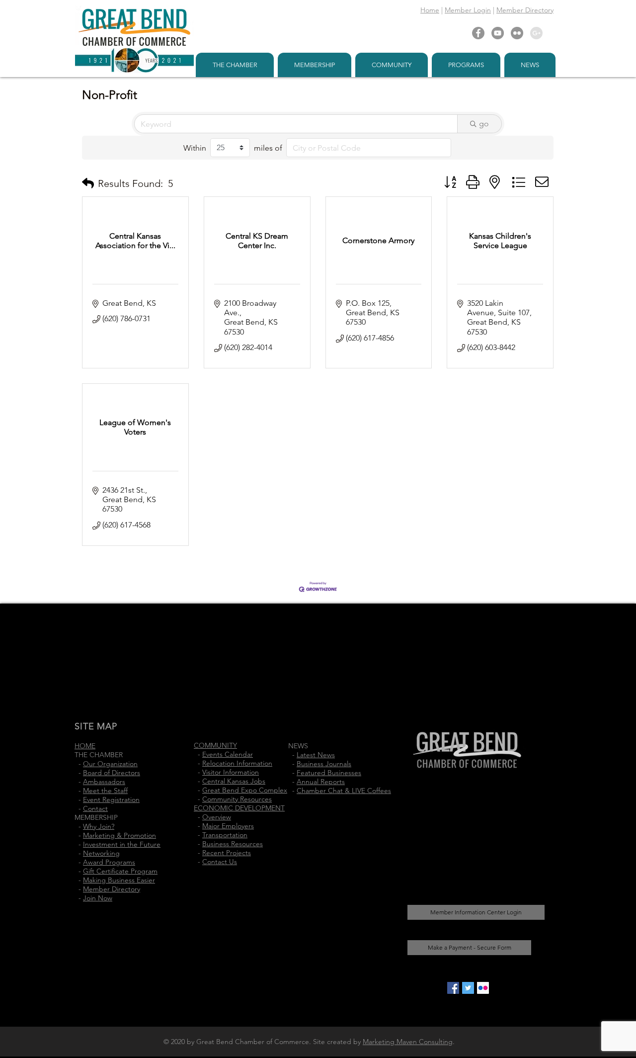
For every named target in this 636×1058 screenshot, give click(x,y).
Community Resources (237, 798)
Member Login (468, 9)
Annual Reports (321, 781)
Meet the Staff (105, 790)
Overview (216, 816)
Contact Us (219, 861)
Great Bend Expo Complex (244, 790)
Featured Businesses (329, 772)
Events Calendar (227, 754)
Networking (101, 853)
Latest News (316, 754)
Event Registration (111, 799)
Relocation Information (237, 763)
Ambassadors (104, 781)
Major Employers (228, 825)
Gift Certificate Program (120, 871)
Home (429, 9)
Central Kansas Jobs (233, 781)
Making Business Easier (119, 880)
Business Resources (232, 843)
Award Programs (109, 862)
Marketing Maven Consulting (408, 1041)
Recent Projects (226, 852)
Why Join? (98, 826)
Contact (95, 808)
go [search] (484, 123)
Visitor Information (230, 772)
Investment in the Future (121, 844)
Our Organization (110, 763)
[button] (88, 183)
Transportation (224, 834)
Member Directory (525, 9)
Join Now (97, 897)
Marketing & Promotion (119, 835)
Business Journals (324, 763)
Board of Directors (111, 772)
